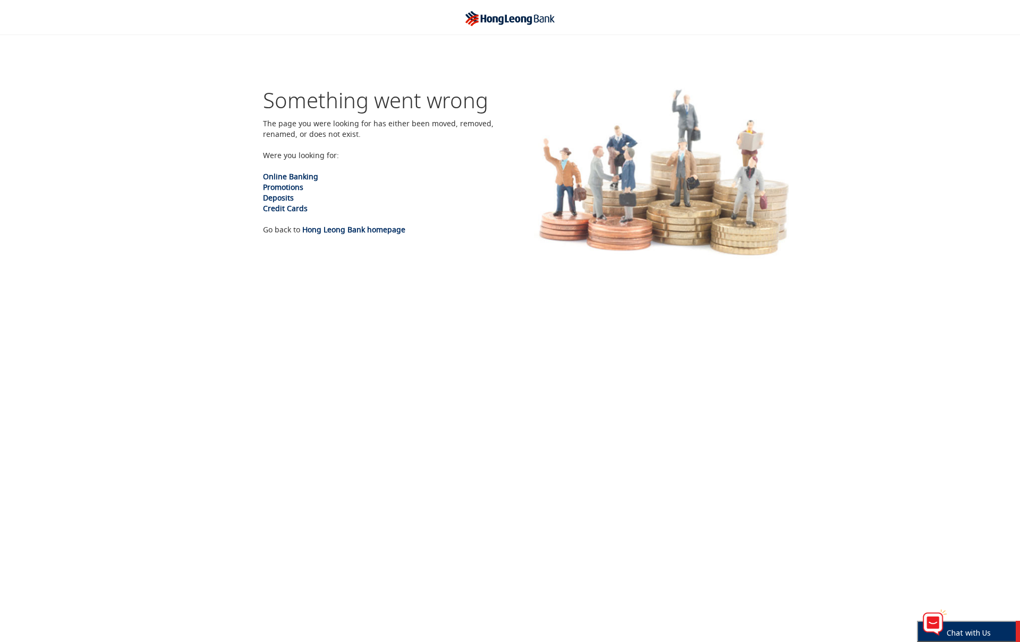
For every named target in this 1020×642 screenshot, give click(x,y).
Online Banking (290, 176)
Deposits (278, 198)
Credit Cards (285, 208)
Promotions (283, 187)
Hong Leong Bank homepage (353, 229)
